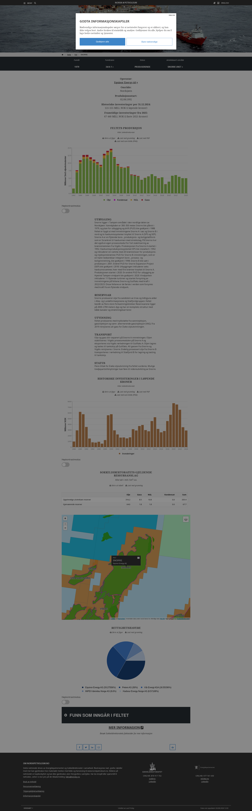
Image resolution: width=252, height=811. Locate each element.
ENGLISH (172, 15)
